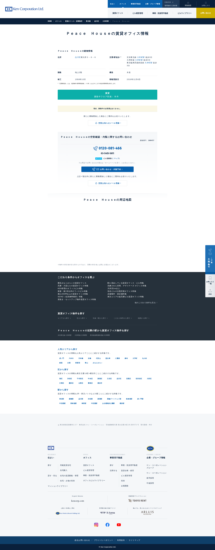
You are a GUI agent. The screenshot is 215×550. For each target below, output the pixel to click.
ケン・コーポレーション (157, 473)
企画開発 (124, 486)
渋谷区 (69, 378)
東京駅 (61, 399)
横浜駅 (122, 403)
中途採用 (150, 483)
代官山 (98, 358)
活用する (113, 471)
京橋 (89, 358)
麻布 (126, 358)
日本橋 (81, 358)
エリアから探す (63, 318)
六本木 (71, 358)
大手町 (135, 358)
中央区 (90, 378)
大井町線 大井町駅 (81, 335)
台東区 (81, 383)
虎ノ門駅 (140, 399)
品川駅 (81, 399)
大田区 (149, 378)
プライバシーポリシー (103, 540)
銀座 (60, 363)
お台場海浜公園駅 (108, 403)
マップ (116, 158)
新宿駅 (100, 399)
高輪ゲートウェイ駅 (114, 399)
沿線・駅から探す (99, 318)
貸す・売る (52, 476)
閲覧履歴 (188, 5)
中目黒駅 (62, 403)
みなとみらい (97, 363)
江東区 (61, 383)
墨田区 (71, 383)
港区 (60, 378)
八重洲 (117, 358)
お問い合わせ (205, 13)
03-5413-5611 (107, 153)
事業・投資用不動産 (160, 13)
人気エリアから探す (67, 349)
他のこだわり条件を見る (145, 303)
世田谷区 (139, 378)
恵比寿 (108, 358)
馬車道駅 (73, 403)
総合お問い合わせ (82, 540)
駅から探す (63, 390)
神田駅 (84, 403)
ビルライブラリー (185, 13)
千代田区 (80, 378)
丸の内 (144, 358)
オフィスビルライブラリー (94, 480)
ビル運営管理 (138, 13)
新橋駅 (71, 399)
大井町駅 (141, 57)
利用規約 (121, 540)
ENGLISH (168, 2)
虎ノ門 (61, 358)
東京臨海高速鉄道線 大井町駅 (100, 335)
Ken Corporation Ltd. (24, 9)
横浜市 (100, 383)
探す (49, 465)
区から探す (81, 318)
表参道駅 (129, 399)
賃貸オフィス (88, 465)
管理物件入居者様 (171, 5)
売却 (123, 481)
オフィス (123, 4)
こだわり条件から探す (122, 318)
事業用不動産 (136, 4)
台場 (68, 363)
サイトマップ (134, 540)
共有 (210, 294)
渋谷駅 (90, 399)
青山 (86, 363)
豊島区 (90, 383)
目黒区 (128, 378)
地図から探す (143, 318)
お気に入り (206, 5)
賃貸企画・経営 (127, 471)
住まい (112, 4)
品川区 (78, 57)
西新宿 (77, 363)
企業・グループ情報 (152, 4)
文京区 (109, 378)
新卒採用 (150, 478)
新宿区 (100, 378)
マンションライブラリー (58, 486)
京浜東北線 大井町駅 (65, 335)
